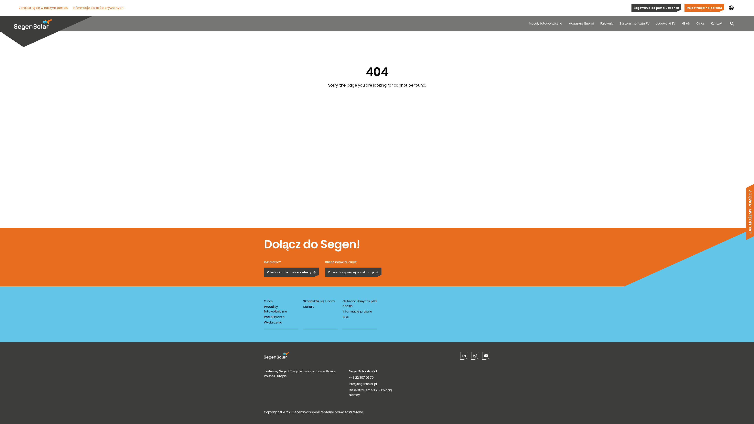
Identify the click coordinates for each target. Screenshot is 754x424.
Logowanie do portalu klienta (656, 8)
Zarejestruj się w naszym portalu (43, 7)
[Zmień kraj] (731, 8)
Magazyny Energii (581, 23)
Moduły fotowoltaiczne (545, 23)
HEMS (686, 23)
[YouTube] (486, 356)
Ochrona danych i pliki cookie (359, 303)
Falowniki (606, 23)
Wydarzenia (273, 322)
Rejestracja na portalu (704, 8)
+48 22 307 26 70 (361, 377)
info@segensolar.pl (363, 384)
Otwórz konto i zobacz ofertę (289, 272)
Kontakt (717, 23)
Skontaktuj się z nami (319, 301)
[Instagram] (475, 356)
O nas (700, 23)
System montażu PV (634, 23)
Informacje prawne (357, 311)
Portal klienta (274, 317)
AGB (345, 317)
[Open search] (732, 23)
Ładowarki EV (665, 23)
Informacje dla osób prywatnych (98, 7)
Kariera (308, 306)
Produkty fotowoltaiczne (275, 309)
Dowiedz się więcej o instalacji (351, 272)
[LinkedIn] (464, 356)
